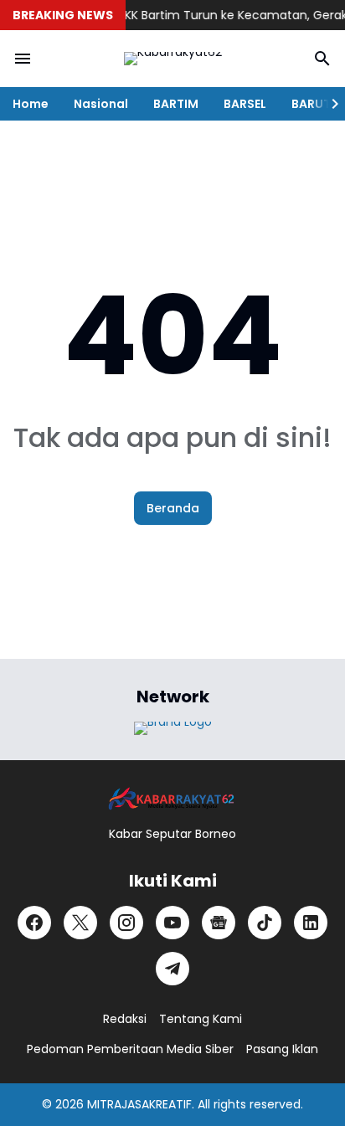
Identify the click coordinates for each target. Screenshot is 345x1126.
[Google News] (218, 922)
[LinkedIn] (310, 922)
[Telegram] (172, 968)
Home (31, 103)
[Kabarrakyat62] (172, 58)
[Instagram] (126, 922)
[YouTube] (172, 922)
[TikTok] (264, 922)
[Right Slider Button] (328, 104)
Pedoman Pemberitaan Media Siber (130, 1049)
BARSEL (245, 103)
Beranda (173, 508)
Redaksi (125, 1018)
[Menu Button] (22, 58)
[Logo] (172, 799)
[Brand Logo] (173, 728)
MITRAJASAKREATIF (139, 1104)
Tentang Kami (200, 1018)
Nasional (101, 103)
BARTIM (175, 103)
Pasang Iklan (282, 1049)
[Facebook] (34, 922)
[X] (80, 922)
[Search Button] (322, 58)
